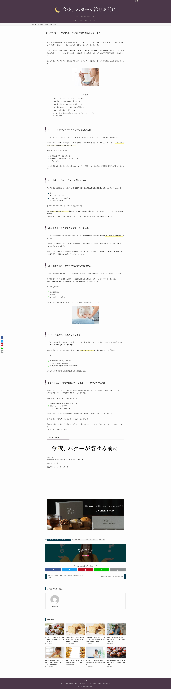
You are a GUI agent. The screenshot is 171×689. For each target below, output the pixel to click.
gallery (99, 683)
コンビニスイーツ (87, 539)
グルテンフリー (63, 539)
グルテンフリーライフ (53, 539)
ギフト (62, 683)
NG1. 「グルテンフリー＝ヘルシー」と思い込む (68, 98)
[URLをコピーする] (118, 569)
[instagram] (135, 1)
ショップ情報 (58, 115)
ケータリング (83, 683)
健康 (69, 539)
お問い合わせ (106, 683)
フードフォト (92, 683)
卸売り (77, 683)
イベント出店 (69, 683)
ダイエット (95, 539)
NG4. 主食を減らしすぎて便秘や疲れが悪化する (68, 107)
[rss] (138, 1)
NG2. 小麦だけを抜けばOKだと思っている (66, 101)
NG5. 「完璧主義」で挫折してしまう (65, 110)
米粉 (104, 539)
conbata (55, 606)
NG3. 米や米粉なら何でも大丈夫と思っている (67, 104)
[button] (53, 569)
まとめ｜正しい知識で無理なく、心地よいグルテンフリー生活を (73, 113)
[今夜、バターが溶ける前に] (85, 9)
